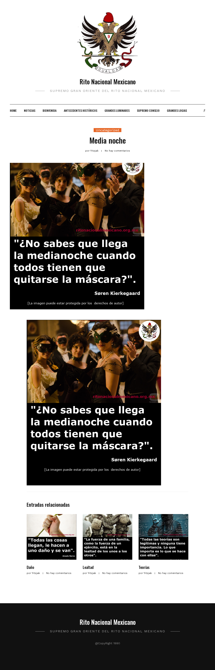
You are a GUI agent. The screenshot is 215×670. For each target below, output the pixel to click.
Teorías (144, 567)
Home (13, 110)
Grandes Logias (177, 110)
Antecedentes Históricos (80, 110)
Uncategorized (107, 130)
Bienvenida (49, 110)
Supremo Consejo (148, 110)
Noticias (29, 110)
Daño (30, 567)
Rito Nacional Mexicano (108, 81)
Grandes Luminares (117, 110)
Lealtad (88, 567)
